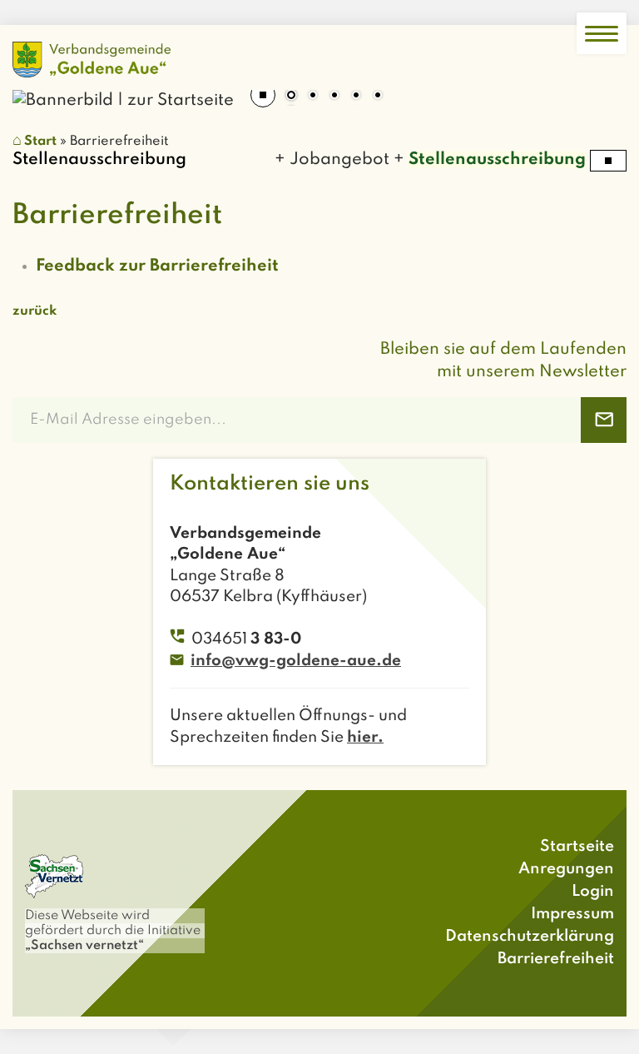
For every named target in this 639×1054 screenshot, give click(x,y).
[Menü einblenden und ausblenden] (602, 33)
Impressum (572, 914)
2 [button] (313, 96)
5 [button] (378, 96)
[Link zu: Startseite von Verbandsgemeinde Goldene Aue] (91, 59)
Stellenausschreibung (490, 160)
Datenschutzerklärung (529, 936)
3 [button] (334, 96)
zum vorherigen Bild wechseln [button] (37, 89)
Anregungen (566, 869)
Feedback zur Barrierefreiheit (157, 266)
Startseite (577, 846)
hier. (365, 737)
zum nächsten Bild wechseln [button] (601, 89)
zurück (34, 311)
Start (40, 141)
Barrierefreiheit (556, 959)
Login (593, 891)
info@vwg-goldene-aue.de (296, 661)
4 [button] (356, 96)
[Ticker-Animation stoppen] (608, 161)
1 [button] (291, 96)
